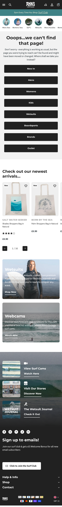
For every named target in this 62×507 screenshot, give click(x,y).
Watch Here (31, 373)
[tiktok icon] (22, 432)
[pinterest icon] (16, 432)
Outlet (31, 148)
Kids (31, 102)
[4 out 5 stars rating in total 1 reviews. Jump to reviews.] (8, 233)
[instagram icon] (10, 432)
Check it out (32, 414)
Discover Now (32, 393)
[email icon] (28, 432)
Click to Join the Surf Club (23, 466)
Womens (31, 91)
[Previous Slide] (4, 248)
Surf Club (43, 12)
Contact (8, 487)
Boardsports (31, 125)
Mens (31, 80)
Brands (31, 137)
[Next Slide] (25, 248)
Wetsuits (31, 114)
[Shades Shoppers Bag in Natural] (16, 199)
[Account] (52, 4)
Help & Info (10, 477)
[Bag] (58, 4)
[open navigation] (3, 5)
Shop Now (10, 292)
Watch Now (11, 335)
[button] (10, 4)
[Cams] (45, 4)
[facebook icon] (4, 432)
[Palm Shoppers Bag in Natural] (45, 199)
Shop (5, 482)
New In (31, 68)
